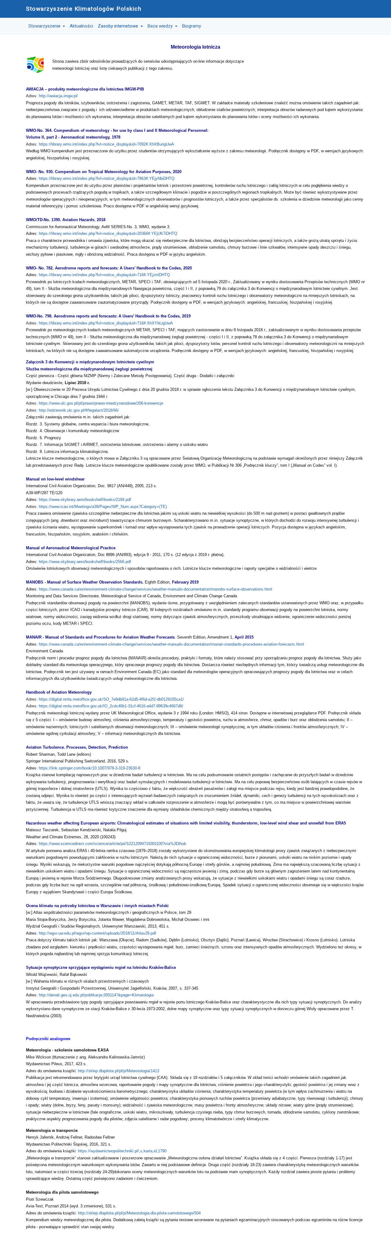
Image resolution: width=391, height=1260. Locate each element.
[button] (47, 26)
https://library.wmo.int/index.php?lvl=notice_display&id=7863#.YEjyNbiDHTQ (106, 178)
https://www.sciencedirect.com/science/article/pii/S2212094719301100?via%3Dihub (112, 843)
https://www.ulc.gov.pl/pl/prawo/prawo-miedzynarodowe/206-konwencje (101, 403)
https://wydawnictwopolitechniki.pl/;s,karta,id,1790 (122, 1151)
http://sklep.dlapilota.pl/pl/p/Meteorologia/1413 (118, 1071)
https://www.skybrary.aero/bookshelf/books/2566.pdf (85, 561)
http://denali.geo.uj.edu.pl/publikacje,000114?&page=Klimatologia (96, 995)
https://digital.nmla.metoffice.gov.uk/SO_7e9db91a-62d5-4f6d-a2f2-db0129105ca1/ (111, 699)
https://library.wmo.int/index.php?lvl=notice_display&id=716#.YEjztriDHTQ (104, 274)
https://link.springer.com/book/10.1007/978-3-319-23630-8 (89, 768)
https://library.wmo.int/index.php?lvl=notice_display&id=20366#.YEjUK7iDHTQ (108, 233)
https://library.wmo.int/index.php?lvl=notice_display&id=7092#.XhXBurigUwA (106, 144)
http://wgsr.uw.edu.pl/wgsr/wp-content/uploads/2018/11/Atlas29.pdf (97, 933)
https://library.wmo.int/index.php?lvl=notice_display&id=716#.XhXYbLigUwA (106, 323)
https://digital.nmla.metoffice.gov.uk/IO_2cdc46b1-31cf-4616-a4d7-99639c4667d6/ (111, 706)
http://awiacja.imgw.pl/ (58, 96)
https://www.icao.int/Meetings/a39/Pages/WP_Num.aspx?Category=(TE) (103, 506)
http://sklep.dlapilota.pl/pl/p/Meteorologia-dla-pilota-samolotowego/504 (139, 1213)
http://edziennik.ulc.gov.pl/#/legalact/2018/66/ (79, 410)
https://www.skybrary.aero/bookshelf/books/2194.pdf (85, 499)
